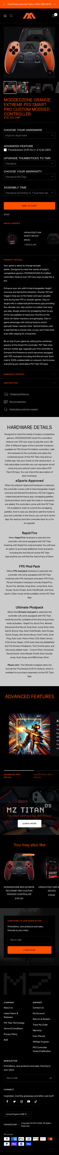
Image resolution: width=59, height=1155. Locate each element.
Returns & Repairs (41, 1019)
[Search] (11, 15)
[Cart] (53, 15)
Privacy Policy (10, 1034)
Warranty (37, 1030)
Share (7, 214)
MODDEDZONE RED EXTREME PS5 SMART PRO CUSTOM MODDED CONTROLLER (19, 891)
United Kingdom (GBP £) (16, 1114)
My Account (39, 1013)
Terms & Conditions (13, 1028)
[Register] (50, 1078)
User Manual (39, 1036)
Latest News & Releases (11, 1015)
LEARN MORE (29, 823)
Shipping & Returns (19, 394)
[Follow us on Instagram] (21, 1101)
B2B (6, 1040)
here (45, 364)
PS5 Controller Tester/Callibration (42, 1049)
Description (11, 383)
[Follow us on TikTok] (35, 1101)
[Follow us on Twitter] (14, 1101)
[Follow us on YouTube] (28, 1101)
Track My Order (40, 1024)
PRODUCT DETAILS (13, 260)
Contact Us (38, 1007)
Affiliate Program (41, 1041)
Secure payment (17, 401)
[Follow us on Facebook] (7, 1101)
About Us (8, 1007)
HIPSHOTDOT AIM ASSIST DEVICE (32, 234)
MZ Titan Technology (14, 1023)
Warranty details (14, 374)
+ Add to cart (30, 244)
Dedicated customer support (23, 409)
